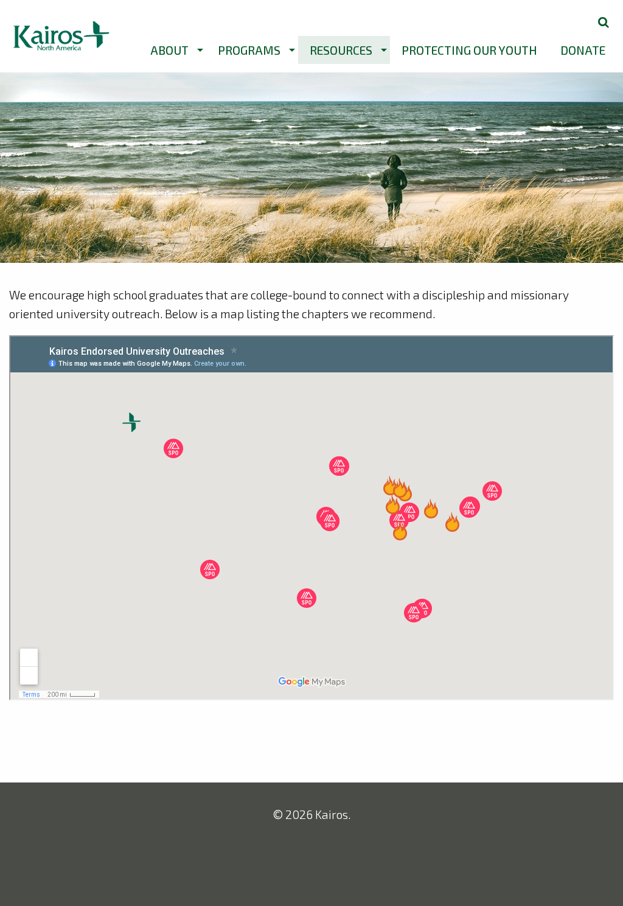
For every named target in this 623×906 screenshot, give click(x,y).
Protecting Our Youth (469, 50)
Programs (249, 50)
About (169, 50)
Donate (582, 50)
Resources (341, 50)
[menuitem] (172, 50)
